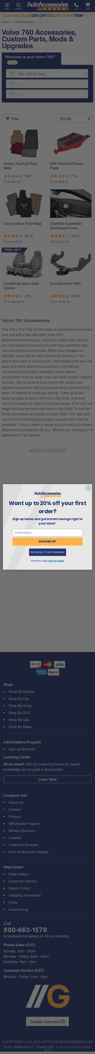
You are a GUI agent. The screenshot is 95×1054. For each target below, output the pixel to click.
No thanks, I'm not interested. (47, 552)
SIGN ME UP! (47, 542)
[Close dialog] (88, 488)
